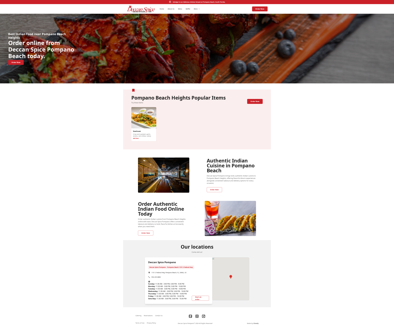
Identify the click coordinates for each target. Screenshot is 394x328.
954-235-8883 (156, 277)
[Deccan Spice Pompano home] (140, 8)
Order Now (259, 9)
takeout (141, 224)
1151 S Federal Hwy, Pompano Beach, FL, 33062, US (168, 273)
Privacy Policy (151, 323)
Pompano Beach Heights (216, 178)
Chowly (256, 323)
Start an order (198, 298)
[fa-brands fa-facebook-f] (190, 316)
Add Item (136, 138)
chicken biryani (195, 2)
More (196, 9)
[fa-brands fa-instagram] (197, 316)
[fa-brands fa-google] (203, 316)
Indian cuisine (248, 176)
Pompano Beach (208, 2)
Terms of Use (139, 323)
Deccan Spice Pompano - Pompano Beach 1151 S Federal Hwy (171, 267)
